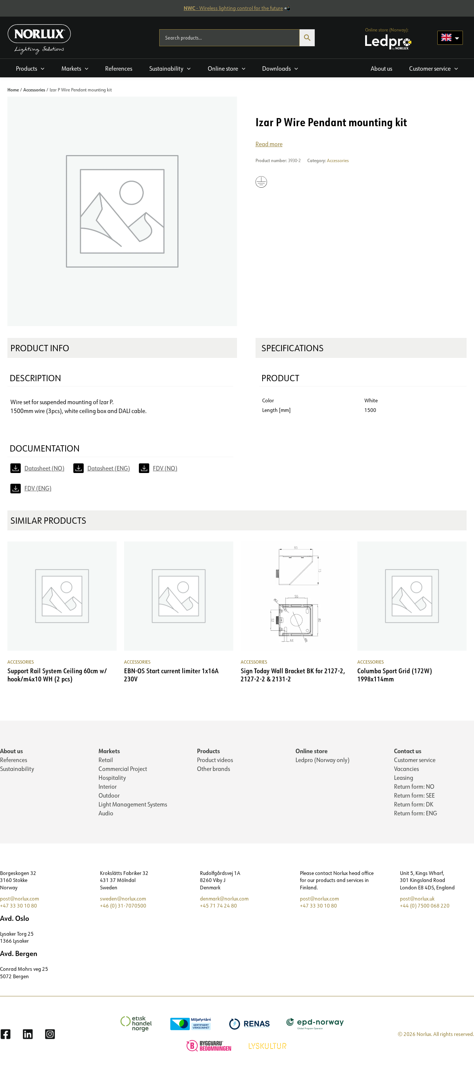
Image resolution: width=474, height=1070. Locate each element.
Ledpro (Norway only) (323, 760)
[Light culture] (268, 1045)
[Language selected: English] (450, 38)
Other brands (213, 768)
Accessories (34, 90)
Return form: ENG (415, 813)
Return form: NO (414, 786)
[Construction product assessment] (209, 1045)
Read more (269, 144)
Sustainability (17, 768)
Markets (109, 751)
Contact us (407, 751)
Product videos (215, 760)
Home (13, 90)
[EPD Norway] (316, 1023)
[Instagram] (50, 1034)
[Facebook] (5, 1034)
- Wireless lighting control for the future (233, 8)
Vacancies (406, 768)
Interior (108, 786)
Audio (106, 813)
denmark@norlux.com (224, 898)
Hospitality (112, 777)
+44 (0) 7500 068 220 (425, 905)
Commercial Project (123, 768)
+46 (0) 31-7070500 (123, 905)
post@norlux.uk (417, 898)
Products (208, 751)
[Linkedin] (27, 1034)
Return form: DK (413, 804)
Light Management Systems (133, 804)
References (13, 760)
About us (11, 751)
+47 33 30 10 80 (18, 905)
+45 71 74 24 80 (218, 905)
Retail (106, 760)
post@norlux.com (19, 898)
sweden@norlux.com (123, 898)
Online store (312, 751)
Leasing (403, 777)
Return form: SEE (414, 795)
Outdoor (109, 795)
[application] (40, 68)
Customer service (414, 760)
